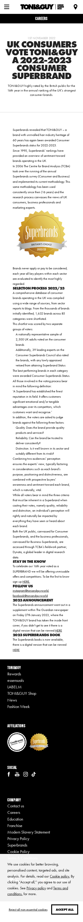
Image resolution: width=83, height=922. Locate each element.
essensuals (15, 680)
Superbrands (17, 845)
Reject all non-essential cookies (28, 909)
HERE (58, 630)
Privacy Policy (18, 838)
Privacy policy (36, 888)
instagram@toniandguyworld (30, 590)
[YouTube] (17, 773)
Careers (41, 18)
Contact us (15, 806)
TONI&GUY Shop (21, 693)
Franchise (14, 825)
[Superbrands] (38, 741)
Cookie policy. (60, 876)
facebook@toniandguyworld (30, 596)
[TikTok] (33, 773)
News (12, 700)
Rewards (14, 674)
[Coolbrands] (17, 741)
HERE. (26, 581)
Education (15, 819)
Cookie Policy (18, 851)
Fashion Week (18, 706)
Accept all (65, 909)
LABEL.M (14, 686)
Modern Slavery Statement (28, 832)
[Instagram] (25, 773)
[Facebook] (8, 773)
